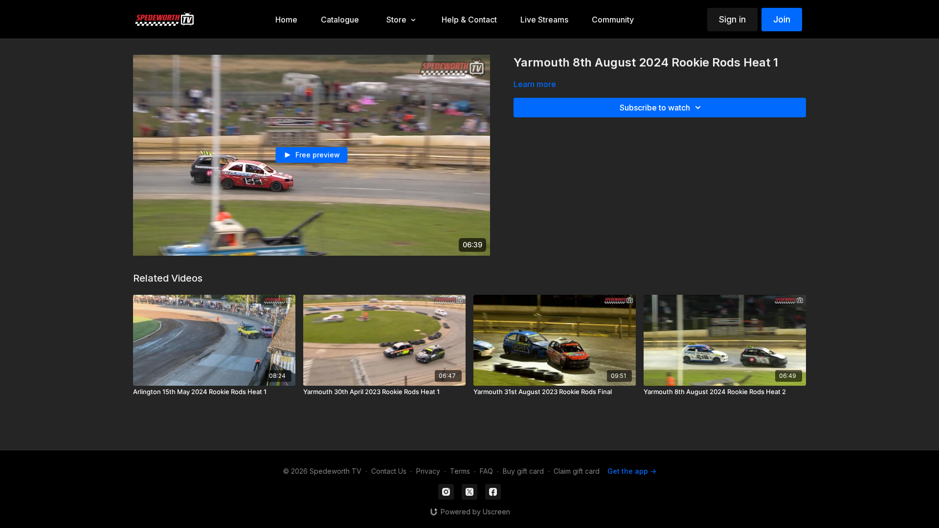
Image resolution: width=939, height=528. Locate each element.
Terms (460, 471)
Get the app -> (631, 471)
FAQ (486, 471)
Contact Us (388, 471)
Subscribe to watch (655, 107)
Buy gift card (523, 471)
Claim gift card (577, 471)
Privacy (428, 471)
